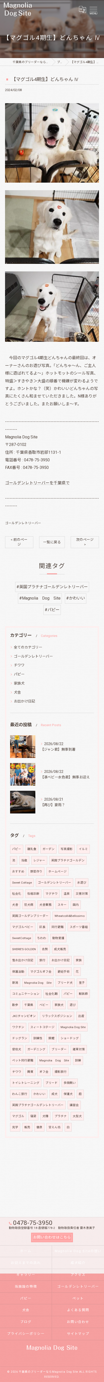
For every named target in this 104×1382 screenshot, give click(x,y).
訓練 (78, 1060)
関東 (30, 1072)
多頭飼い (70, 1083)
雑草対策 (79, 1049)
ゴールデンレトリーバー (23, 523)
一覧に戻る (52, 542)
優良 (39, 1127)
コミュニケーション (25, 994)
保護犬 (68, 1094)
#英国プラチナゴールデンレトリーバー (52, 586)
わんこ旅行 (19, 1094)
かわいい (39, 1094)
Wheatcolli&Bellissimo (70, 916)
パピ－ (16, 849)
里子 (82, 982)
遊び (73, 1005)
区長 (42, 927)
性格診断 (33, 893)
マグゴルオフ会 (40, 971)
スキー (62, 905)
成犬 (54, 1094)
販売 (27, 1127)
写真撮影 (67, 849)
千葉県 (28, 1005)
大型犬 (77, 1116)
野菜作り (36, 871)
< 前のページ (19, 542)
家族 (79, 960)
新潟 (15, 982)
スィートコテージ (42, 1027)
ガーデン (48, 849)
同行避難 (57, 927)
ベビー (43, 1005)
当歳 (24, 860)
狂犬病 (28, 905)
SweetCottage (21, 938)
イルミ (83, 849)
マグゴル (18, 1116)
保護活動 (18, 971)
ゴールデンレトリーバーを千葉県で (37, 483)
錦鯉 (51, 1038)
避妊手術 (64, 971)
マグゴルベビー (22, 927)
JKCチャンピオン (24, 1016)
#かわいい (75, 598)
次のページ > (85, 542)
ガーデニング (36, 1049)
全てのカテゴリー (28, 647)
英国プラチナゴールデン (68, 860)
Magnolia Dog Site (37, 982)
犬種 (45, 1116)
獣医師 (83, 994)
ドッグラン (19, 1038)
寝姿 (33, 1116)
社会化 (16, 893)
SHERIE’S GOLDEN (24, 949)
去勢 (45, 949)
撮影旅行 (61, 1072)
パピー (19, 674)
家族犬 (19, 683)
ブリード (51, 1083)
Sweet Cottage (22, 882)
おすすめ (18, 871)
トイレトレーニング (25, 1083)
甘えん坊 (54, 1127)
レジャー (39, 860)
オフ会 (43, 1072)
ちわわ (41, 938)
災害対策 (82, 893)
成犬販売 (60, 949)
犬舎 (17, 692)
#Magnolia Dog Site (40, 598)
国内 (76, 905)
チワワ (19, 665)
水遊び (81, 882)
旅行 (42, 960)
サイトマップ (78, 1334)
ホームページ (57, 871)
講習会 (74, 1105)
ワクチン (18, 1027)
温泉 (67, 893)
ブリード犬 (65, 982)
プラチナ (61, 1116)
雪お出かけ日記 (22, 960)
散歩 (15, 1005)
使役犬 (16, 1049)
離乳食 (31, 849)
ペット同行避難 (22, 1060)
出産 (81, 1016)
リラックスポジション (57, 1016)
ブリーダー (59, 1049)
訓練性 (37, 1038)
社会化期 (51, 994)
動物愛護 (58, 938)
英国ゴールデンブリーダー (30, 916)
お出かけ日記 (24, 701)
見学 (15, 1127)
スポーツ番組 (79, 927)
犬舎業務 (45, 905)
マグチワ (51, 893)
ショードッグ (70, 1038)
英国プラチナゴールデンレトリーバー (38, 1105)
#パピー (52, 609)
